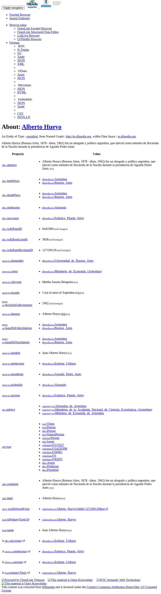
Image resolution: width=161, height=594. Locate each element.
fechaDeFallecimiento (17, 303)
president (32, 136)
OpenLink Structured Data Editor (38, 32)
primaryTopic (16, 572)
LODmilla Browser (29, 39)
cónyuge (11, 282)
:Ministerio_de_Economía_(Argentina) (72, 271)
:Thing (48, 423)
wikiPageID (12, 228)
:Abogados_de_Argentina (64, 406)
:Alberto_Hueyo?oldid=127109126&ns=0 (75, 508)
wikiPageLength (14, 239)
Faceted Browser (19, 14)
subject (8, 409)
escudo (10, 292)
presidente (12, 374)
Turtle (21, 56)
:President (50, 469)
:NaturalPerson (53, 434)
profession (11, 207)
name (8, 530)
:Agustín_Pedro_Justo (61, 374)
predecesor (13, 363)
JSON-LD (23, 117)
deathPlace (11, 195)
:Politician (50, 466)
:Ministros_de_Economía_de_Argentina (73, 413)
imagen (11, 314)
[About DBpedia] (32, 7)
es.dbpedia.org (127, 136)
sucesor (11, 395)
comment (10, 484)
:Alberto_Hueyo (59, 519)
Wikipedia (48, 587)
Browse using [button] (18, 25)
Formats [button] (14, 42)
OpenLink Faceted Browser (34, 28)
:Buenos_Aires (57, 182)
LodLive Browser (28, 35)
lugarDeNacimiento (15, 340)
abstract (9, 165)
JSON (21, 60)
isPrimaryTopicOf (15, 519)
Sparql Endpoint (19, 18)
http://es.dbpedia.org (78, 136)
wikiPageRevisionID (17, 250)
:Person (49, 427)
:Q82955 (52, 459)
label (7, 498)
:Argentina (54, 179)
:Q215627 (53, 445)
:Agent (48, 441)
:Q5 (49, 455)
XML (20, 64)
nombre (11, 353)
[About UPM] (51, 7)
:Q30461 (52, 452)
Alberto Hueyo (41, 126)
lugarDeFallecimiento (17, 326)
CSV (20, 113)
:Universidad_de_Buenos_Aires (67, 260)
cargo (10, 271)
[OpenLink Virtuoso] (23, 580)
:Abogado (54, 207)
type (6, 446)
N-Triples (23, 49)
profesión (12, 384)
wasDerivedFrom (15, 508)
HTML (21, 92)
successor (10, 218)
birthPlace (10, 181)
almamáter (13, 260)
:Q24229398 (54, 448)
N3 (19, 53)
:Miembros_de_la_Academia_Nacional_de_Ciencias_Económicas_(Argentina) (97, 409)
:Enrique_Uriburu (59, 363)
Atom (20, 74)
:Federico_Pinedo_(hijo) (63, 218)
